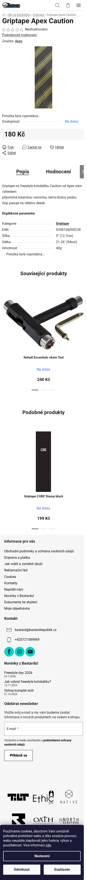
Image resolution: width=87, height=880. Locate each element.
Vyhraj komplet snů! (19, 691)
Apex (18, 41)
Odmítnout (22, 870)
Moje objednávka (17, 608)
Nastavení (42, 856)
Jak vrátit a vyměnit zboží (23, 564)
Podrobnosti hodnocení (19, 35)
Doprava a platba (17, 558)
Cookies (10, 577)
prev (4, 313)
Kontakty (11, 583)
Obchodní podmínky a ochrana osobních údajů (39, 551)
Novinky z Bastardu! (19, 596)
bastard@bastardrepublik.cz (36, 630)
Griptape (62, 224)
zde (48, 845)
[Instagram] (19, 652)
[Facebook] (9, 652)
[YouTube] (30, 652)
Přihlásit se (18, 755)
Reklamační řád (15, 570)
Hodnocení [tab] (58, 172)
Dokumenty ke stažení (20, 602)
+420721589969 (27, 640)
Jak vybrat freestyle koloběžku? (27, 682)
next (82, 313)
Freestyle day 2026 (18, 673)
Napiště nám (13, 589)
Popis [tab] (22, 172)
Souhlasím (62, 870)
